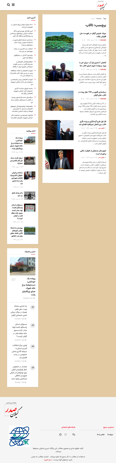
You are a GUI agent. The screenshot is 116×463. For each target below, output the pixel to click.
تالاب (92, 18)
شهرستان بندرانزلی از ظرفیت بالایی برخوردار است (93, 152)
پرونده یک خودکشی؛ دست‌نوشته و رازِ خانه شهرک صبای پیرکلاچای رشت (16, 143)
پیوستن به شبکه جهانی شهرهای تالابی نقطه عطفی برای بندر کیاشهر (16, 232)
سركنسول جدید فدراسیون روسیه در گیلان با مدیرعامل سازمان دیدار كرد (22, 100)
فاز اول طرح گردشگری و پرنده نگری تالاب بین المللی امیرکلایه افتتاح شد (92, 123)
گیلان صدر (101, 128)
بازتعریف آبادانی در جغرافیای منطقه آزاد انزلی (23, 56)
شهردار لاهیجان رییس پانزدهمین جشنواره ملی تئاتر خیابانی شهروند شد (22, 82)
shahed (103, 40)
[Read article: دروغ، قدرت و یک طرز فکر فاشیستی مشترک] (29, 161)
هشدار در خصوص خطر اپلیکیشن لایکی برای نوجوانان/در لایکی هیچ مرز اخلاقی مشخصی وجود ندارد (18, 372)
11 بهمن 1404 (16, 167)
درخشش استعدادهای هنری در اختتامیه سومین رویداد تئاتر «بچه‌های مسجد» (22, 42)
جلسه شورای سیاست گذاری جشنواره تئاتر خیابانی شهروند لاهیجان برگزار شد (23, 91)
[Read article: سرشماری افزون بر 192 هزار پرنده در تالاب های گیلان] (59, 101)
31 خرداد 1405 (16, 199)
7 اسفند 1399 (91, 40)
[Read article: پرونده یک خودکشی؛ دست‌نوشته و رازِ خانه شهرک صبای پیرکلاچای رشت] (29, 141)
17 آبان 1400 (17, 222)
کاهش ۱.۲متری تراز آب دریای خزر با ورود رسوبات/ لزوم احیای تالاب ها (92, 64)
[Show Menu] (13, 5)
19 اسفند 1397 (90, 99)
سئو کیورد (48, 459)
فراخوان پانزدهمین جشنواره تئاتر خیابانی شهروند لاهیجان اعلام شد (22, 116)
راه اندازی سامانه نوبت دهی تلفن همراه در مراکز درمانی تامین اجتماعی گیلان (19, 311)
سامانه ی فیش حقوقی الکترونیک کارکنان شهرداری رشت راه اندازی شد (16, 178)
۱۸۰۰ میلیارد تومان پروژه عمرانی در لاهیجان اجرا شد (22, 25)
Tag (104, 18)
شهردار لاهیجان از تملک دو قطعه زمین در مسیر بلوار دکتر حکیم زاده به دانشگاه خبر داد (21, 73)
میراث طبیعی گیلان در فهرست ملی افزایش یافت (93, 35)
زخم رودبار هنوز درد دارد (17, 194)
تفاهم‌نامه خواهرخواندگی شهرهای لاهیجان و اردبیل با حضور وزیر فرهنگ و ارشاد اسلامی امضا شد (21, 109)
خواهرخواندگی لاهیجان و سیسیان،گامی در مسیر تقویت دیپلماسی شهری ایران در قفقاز (23, 64)
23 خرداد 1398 (90, 70)
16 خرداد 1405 (16, 152)
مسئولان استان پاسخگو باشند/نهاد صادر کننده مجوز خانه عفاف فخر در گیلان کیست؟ (17, 212)
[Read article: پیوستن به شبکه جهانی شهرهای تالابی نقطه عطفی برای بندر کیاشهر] (29, 231)
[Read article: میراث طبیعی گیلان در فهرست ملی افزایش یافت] (59, 42)
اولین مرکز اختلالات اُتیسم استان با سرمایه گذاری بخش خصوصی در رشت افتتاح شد (19, 351)
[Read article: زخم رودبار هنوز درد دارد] (29, 196)
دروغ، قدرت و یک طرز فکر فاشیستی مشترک (16, 161)
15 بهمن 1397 (90, 157)
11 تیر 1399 (17, 187)
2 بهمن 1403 (17, 240)
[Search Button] (8, 5)
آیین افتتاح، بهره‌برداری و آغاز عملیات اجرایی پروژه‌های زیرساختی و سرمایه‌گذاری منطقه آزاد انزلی (21, 33)
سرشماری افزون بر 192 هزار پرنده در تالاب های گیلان (92, 94)
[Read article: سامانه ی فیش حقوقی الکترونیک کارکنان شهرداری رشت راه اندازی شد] (29, 175)
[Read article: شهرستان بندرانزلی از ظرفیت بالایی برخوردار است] (59, 159)
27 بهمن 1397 (90, 128)
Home (98, 18)
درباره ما (110, 434)
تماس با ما (100, 434)
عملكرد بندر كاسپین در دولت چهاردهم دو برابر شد (23, 50)
